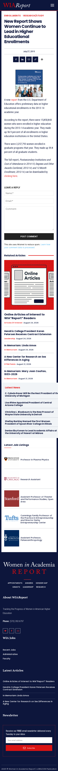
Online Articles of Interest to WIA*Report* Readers (24, 316)
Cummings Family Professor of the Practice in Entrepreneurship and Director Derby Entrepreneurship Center (37, 519)
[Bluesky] (5, 630)
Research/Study (33, 16)
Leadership (9, 338)
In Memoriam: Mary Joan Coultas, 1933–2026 (25, 372)
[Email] (29, 59)
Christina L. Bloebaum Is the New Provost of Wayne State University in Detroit (29, 413)
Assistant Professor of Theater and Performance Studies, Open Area (37, 499)
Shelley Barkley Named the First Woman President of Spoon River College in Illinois (28, 422)
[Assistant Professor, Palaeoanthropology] (11, 538)
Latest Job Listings (16, 445)
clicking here (10, 175)
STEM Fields (9, 364)
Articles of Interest (13, 323)
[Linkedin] (22, 59)
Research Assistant (30, 479)
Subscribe (31, 748)
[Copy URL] (35, 59)
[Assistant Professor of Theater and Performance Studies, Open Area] (11, 498)
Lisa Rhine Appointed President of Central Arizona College (28, 404)
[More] (42, 59)
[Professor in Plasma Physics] (11, 459)
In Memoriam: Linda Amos (20, 345)
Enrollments (12, 16)
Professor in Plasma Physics (35, 459)
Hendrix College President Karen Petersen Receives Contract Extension (27, 332)
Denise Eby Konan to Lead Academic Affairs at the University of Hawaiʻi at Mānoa (31, 432)
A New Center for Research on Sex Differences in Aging (25, 358)
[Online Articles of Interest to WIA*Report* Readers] (29, 285)
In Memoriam (10, 350)
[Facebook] (16, 59)
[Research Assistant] (11, 479)
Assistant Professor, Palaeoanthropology (31, 539)
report (14, 99)
